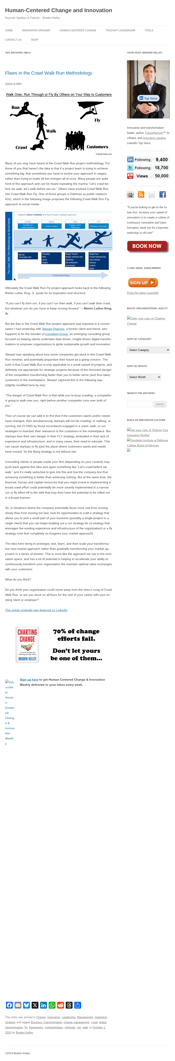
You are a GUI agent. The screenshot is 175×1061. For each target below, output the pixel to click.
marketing (101, 1017)
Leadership (68, 1017)
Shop (34, 39)
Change (41, 1017)
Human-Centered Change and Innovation (58, 10)
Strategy (10, 1022)
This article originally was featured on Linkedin (36, 610)
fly (26, 1027)
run (79, 1027)
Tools (149, 30)
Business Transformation (46, 1022)
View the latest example (143, 292)
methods (70, 1027)
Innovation (53, 1017)
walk (85, 1027)
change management (76, 1022)
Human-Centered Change (78, 30)
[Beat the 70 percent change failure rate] (58, 644)
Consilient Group (56, 334)
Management (85, 1017)
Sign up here (29, 679)
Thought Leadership (120, 30)
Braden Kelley (24, 1032)
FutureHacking (154, 132)
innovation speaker (154, 138)
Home (9, 30)
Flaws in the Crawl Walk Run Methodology (48, 73)
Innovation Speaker (36, 30)
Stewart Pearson (53, 329)
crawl (94, 1022)
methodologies (54, 1027)
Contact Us (13, 39)
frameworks (36, 1027)
